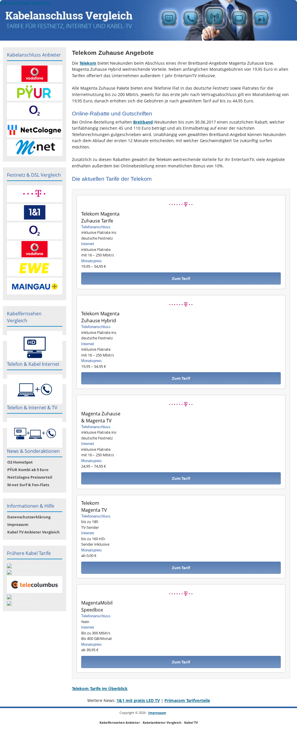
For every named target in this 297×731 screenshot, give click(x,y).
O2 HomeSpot (20, 462)
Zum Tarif (181, 278)
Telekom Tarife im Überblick (100, 688)
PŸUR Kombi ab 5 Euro (27, 469)
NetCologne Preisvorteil (29, 477)
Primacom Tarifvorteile (187, 700)
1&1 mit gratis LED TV (138, 700)
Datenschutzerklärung (28, 517)
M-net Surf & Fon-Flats (28, 484)
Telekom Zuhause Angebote (113, 52)
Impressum (17, 524)
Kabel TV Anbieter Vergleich (33, 532)
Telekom (87, 63)
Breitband (143, 122)
